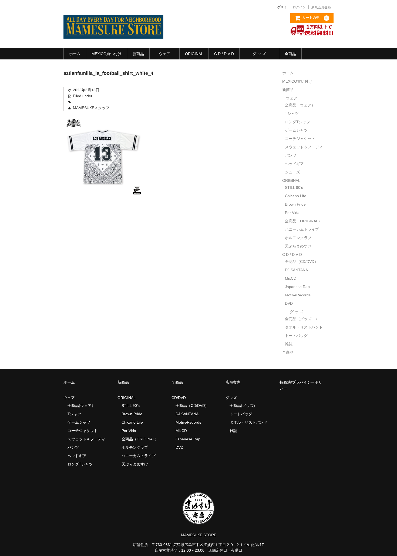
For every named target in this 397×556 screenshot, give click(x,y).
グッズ (233, 398)
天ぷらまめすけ (298, 246)
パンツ (290, 155)
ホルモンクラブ (298, 238)
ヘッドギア (294, 164)
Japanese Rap (297, 286)
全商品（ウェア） (302, 105)
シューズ (292, 172)
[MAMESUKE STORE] (113, 33)
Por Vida (292, 212)
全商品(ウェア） (81, 405)
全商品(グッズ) (242, 405)
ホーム (74, 54)
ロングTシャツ (297, 122)
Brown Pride (295, 204)
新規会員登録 (321, 7)
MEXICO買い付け (107, 54)
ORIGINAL (194, 54)
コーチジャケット (300, 138)
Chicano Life (295, 196)
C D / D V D (224, 54)
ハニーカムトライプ (302, 229)
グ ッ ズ (259, 54)
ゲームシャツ (296, 130)
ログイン (299, 7)
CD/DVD (178, 398)
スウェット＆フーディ (304, 147)
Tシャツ (292, 113)
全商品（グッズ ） (302, 319)
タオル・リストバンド (304, 327)
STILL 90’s (294, 187)
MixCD (290, 278)
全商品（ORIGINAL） (303, 221)
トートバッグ (296, 335)
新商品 (138, 54)
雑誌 (288, 344)
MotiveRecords (298, 295)
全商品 (290, 54)
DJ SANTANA (296, 270)
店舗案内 (233, 382)
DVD (289, 303)
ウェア (164, 54)
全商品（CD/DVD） (303, 261)
